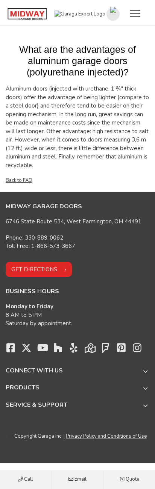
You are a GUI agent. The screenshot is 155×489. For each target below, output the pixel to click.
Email (80, 479)
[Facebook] (10, 349)
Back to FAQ (19, 180)
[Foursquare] (105, 349)
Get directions (34, 269)
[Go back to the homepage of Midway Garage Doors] (27, 14)
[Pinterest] (121, 349)
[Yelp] (74, 349)
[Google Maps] (89, 349)
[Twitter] (26, 349)
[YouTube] (42, 349)
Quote (132, 479)
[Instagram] (137, 349)
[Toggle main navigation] (135, 13)
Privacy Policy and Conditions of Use (106, 436)
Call (28, 479)
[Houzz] (58, 349)
